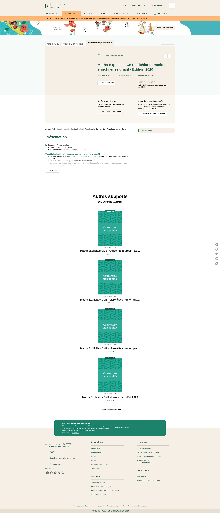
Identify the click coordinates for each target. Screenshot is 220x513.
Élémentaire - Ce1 (72, 18)
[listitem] (47, 473)
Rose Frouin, (90, 129)
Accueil (49, 18)
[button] (123, 5)
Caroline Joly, (101, 129)
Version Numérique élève (73, 44)
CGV (127, 506)
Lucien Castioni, (77, 129)
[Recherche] (172, 5)
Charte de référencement (138, 506)
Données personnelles (80, 506)
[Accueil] (55, 5)
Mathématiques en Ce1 (88, 18)
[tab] (52, 13)
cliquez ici (75, 433)
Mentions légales (113, 506)
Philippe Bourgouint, (62, 129)
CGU (122, 506)
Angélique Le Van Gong (116, 129)
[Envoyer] (159, 428)
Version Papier (53, 44)
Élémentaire (59, 18)
